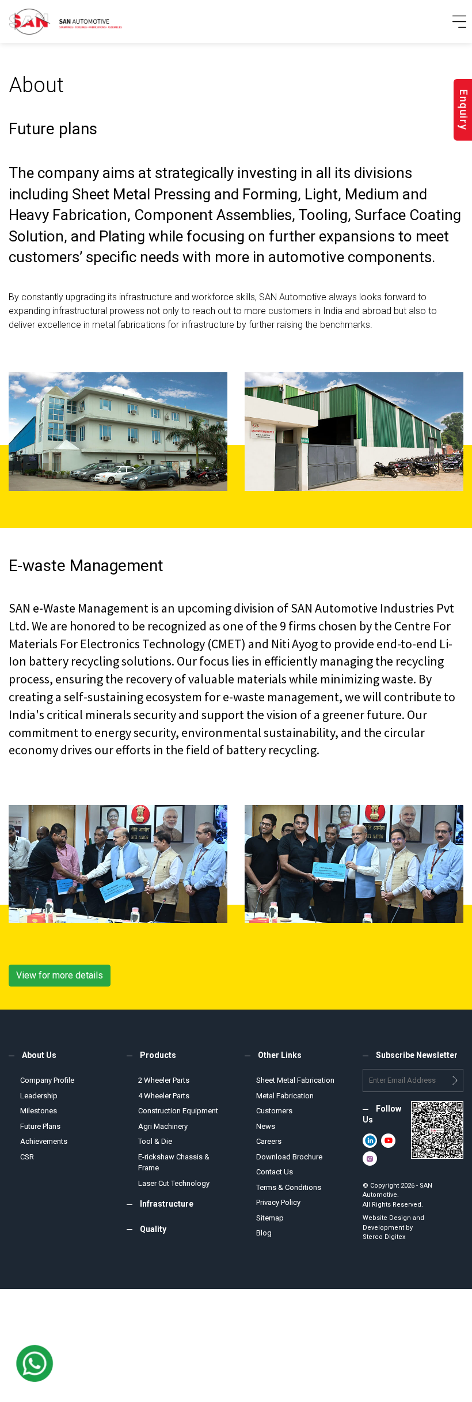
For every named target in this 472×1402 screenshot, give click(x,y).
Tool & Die (155, 1141)
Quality (153, 1229)
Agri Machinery (163, 1126)
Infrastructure (166, 1203)
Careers (268, 1141)
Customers (274, 1110)
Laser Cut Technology (174, 1183)
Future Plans (40, 1126)
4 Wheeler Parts (163, 1095)
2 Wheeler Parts (163, 1080)
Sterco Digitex (384, 1237)
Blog (264, 1233)
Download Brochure (289, 1156)
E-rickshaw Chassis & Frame (174, 1162)
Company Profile (47, 1080)
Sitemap (270, 1218)
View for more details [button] (59, 975)
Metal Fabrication (285, 1095)
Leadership (39, 1095)
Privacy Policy (278, 1202)
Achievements (43, 1141)
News (265, 1126)
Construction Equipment (178, 1110)
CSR (27, 1156)
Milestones (38, 1110)
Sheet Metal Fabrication (295, 1080)
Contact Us (274, 1171)
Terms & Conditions (288, 1187)
